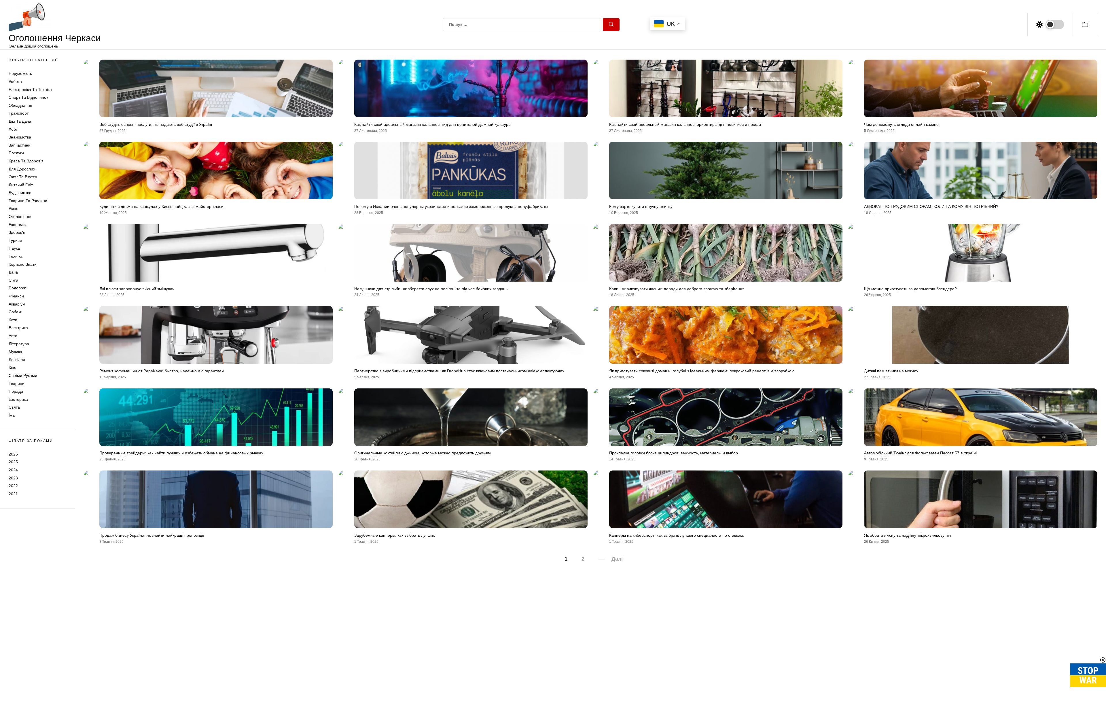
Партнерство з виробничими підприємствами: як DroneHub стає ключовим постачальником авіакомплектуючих (459, 371)
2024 (13, 470)
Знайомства (20, 137)
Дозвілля (17, 359)
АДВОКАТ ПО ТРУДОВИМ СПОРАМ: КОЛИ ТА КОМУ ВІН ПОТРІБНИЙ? (931, 206)
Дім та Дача (20, 121)
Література (19, 343)
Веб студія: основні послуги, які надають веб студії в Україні (155, 124)
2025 (13, 462)
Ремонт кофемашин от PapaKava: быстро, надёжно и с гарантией (161, 371)
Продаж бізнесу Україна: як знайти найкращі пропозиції (151, 535)
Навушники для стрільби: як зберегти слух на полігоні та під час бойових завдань (430, 288)
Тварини (16, 383)
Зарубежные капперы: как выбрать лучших (394, 535)
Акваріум (17, 304)
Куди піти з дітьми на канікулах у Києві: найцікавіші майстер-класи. (162, 206)
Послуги (16, 153)
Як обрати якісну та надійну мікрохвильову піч (907, 535)
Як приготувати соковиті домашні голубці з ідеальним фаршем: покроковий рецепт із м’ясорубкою (702, 371)
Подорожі (17, 288)
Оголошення (21, 216)
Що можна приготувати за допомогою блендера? (910, 288)
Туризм (15, 240)
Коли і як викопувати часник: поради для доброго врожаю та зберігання (677, 288)
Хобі (13, 129)
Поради (16, 391)
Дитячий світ (21, 185)
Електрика (18, 327)
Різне (13, 208)
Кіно (12, 367)
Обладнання (20, 105)
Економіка (18, 224)
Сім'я (13, 280)
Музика (15, 351)
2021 (13, 494)
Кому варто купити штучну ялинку (641, 206)
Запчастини (20, 145)
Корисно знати (23, 264)
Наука (14, 248)
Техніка (15, 256)
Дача (13, 272)
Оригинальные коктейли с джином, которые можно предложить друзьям (422, 453)
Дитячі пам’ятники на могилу (891, 371)
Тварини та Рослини (28, 200)
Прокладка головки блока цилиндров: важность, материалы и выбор (673, 453)
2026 (13, 454)
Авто (13, 335)
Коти (13, 320)
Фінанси (16, 296)
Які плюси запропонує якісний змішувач (136, 288)
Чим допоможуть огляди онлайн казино (901, 124)
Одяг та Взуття (23, 176)
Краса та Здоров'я (26, 161)
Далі (617, 559)
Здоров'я (17, 232)
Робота (15, 81)
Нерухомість (20, 73)
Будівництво (20, 192)
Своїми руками (23, 375)
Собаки (15, 312)
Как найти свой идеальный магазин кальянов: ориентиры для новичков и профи (685, 124)
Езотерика (18, 399)
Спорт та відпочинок (28, 97)
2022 (13, 485)
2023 (13, 478)
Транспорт (19, 113)
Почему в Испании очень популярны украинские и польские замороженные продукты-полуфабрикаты (451, 206)
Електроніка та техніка (30, 89)
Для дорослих (22, 169)
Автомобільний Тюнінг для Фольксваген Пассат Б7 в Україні (920, 453)
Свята (14, 407)
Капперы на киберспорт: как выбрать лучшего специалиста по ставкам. (676, 535)
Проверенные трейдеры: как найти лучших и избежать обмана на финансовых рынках (181, 453)
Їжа (12, 415)
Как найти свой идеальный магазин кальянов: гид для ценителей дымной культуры (432, 124)
